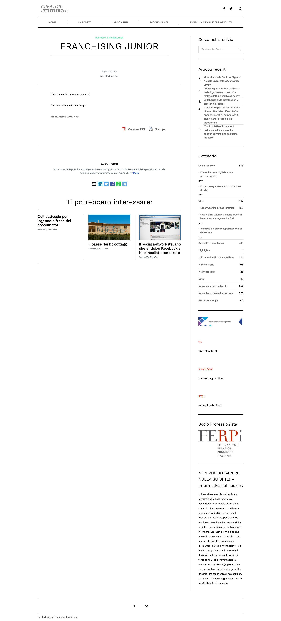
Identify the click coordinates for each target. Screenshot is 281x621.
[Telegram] (124, 184)
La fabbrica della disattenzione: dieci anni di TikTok (221, 102)
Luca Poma (109, 164)
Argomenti (120, 22)
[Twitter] (106, 184)
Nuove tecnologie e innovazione (215, 293)
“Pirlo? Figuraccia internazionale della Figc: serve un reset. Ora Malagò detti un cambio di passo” (222, 92)
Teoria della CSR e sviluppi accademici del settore (221, 230)
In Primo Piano (206, 264)
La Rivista (84, 22)
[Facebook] (112, 184)
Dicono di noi (159, 22)
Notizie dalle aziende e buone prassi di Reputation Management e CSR (221, 216)
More (136, 173)
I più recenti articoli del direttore (216, 257)
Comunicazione (206, 165)
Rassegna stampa (208, 300)
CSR (200, 200)
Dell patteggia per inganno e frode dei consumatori (54, 221)
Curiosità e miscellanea (109, 38)
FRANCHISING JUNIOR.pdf (65, 116)
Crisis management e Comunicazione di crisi (220, 188)
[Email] (94, 184)
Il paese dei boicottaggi (108, 244)
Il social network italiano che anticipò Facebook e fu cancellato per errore (160, 248)
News (201, 279)
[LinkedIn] (100, 184)
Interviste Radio (207, 271)
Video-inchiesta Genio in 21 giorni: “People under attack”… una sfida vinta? (222, 81)
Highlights (204, 250)
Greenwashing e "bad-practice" (218, 207)
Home (52, 22)
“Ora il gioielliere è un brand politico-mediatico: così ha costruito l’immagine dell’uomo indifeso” (221, 132)
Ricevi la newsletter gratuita (211, 22)
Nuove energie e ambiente (212, 286)
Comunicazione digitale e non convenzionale (216, 174)
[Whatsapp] (118, 184)
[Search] (240, 8)
